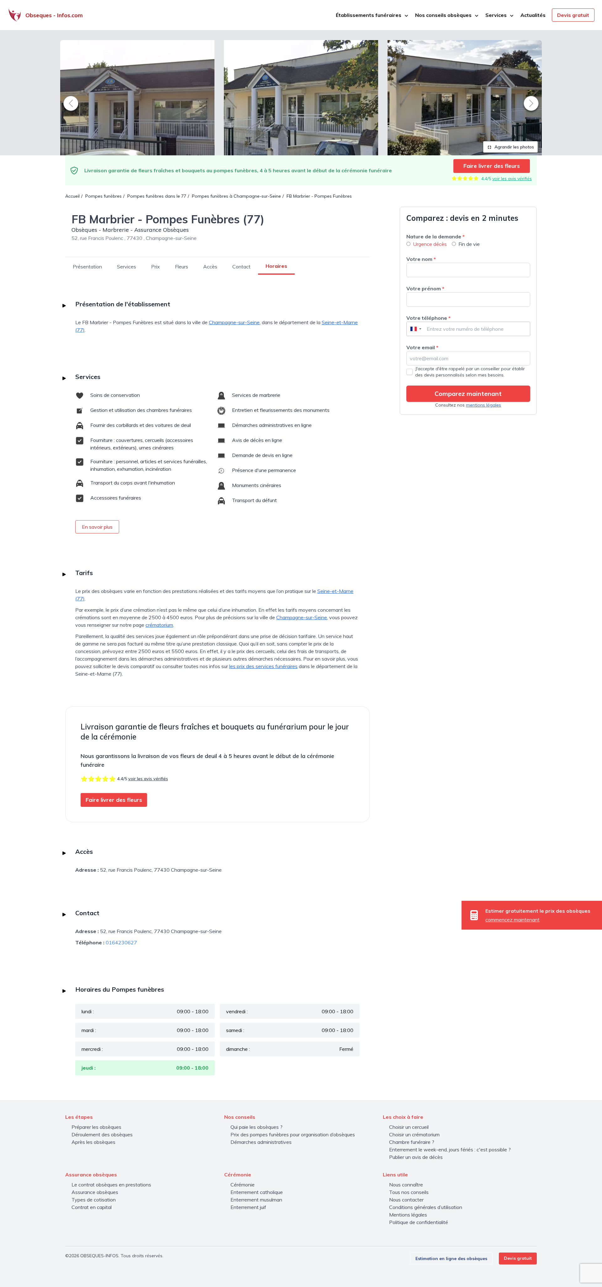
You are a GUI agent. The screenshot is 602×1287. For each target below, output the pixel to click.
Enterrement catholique (256, 1192)
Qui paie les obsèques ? (256, 1127)
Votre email (422, 347)
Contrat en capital (91, 1207)
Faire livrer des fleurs (491, 165)
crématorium (159, 625)
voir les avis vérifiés (512, 178)
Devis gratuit (573, 15)
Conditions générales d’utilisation (425, 1207)
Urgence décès (430, 244)
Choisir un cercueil (409, 1127)
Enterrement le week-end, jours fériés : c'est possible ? (450, 1149)
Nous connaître (406, 1184)
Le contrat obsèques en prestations (111, 1184)
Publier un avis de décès (416, 1157)
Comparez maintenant (468, 393)
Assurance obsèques (94, 1192)
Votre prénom (425, 288)
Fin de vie (469, 244)
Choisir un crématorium (414, 1134)
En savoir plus (97, 527)
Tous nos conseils (409, 1192)
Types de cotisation (93, 1199)
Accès (210, 266)
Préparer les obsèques (96, 1127)
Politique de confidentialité (418, 1222)
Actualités (533, 15)
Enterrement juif (248, 1207)
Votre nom (421, 259)
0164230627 (121, 942)
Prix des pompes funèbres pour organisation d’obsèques (292, 1134)
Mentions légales (408, 1215)
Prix (155, 266)
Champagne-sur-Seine (234, 322)
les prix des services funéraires (263, 666)
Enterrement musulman (256, 1199)
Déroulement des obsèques (102, 1134)
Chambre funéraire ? (411, 1142)
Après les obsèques (93, 1142)
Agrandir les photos (513, 147)
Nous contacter (406, 1199)
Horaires (276, 266)
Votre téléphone (428, 318)
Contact (241, 266)
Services (126, 266)
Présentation (87, 266)
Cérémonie (242, 1184)
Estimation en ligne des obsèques (451, 1258)
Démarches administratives (261, 1142)
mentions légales (483, 405)
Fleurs (181, 266)
